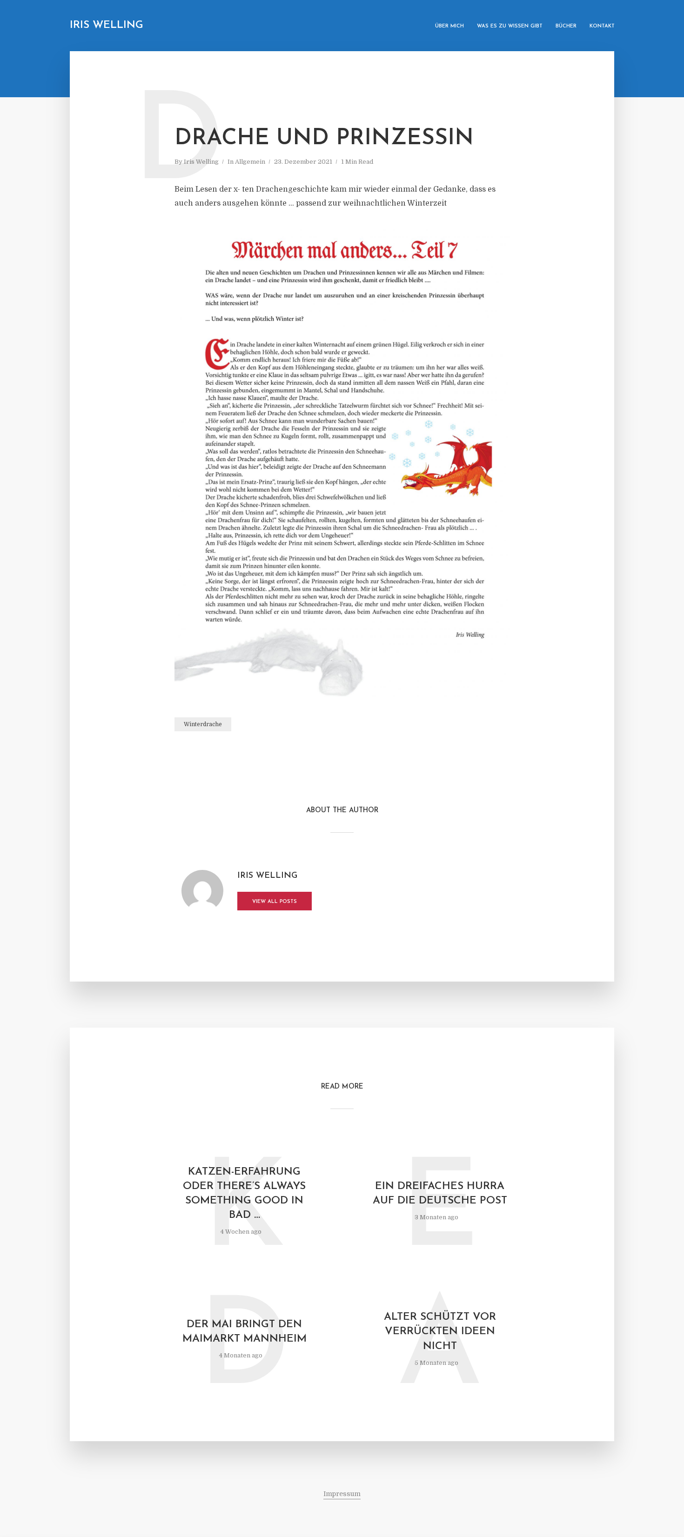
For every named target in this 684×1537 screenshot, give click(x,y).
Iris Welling (106, 25)
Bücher (566, 26)
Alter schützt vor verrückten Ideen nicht (440, 1331)
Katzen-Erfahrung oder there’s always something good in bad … (244, 1194)
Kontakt (602, 26)
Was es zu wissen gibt (510, 26)
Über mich (449, 26)
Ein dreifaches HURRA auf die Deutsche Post (440, 1193)
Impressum (342, 1493)
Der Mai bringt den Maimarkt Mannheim (244, 1331)
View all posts (274, 901)
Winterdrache (203, 724)
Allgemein (250, 161)
